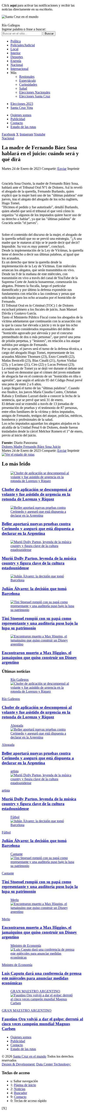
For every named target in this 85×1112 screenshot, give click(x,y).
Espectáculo (27, 80)
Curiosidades (28, 84)
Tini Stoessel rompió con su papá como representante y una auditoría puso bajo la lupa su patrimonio (40, 623)
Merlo (14, 900)
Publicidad (17, 119)
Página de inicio (25, 1085)
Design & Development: (18, 1064)
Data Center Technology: (53, 1064)
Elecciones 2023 (21, 104)
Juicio (57, 446)
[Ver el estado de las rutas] (18, 454)
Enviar (61, 168)
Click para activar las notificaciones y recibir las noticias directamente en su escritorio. (38, 7)
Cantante (16, 854)
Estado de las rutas (23, 127)
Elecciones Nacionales (34, 92)
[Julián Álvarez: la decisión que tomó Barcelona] (42, 580)
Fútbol (14, 817)
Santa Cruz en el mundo (29, 1056)
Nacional (16, 65)
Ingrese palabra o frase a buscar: (24, 29)
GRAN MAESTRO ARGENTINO (35, 991)
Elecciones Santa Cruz (34, 96)
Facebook (8, 134)
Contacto (16, 123)
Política (15, 41)
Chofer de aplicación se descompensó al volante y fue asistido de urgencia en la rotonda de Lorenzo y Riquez (37, 494)
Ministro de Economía (25, 945)
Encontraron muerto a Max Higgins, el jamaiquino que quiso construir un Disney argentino (39, 657)
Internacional (19, 69)
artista (14, 771)
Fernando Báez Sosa (38, 446)
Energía (15, 61)
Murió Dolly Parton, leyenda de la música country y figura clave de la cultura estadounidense (39, 563)
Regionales (26, 76)
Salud (23, 88)
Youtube (39, 134)
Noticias (19, 1089)
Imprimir (73, 168)
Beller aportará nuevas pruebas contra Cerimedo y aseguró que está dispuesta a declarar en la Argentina (38, 528)
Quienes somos (20, 115)
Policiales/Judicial (22, 45)
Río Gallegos (19, 679)
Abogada (16, 725)
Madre (18, 446)
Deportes (16, 57)
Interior (15, 53)
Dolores (8, 446)
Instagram (26, 134)
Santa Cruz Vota (21, 107)
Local (14, 49)
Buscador (20, 1093)
